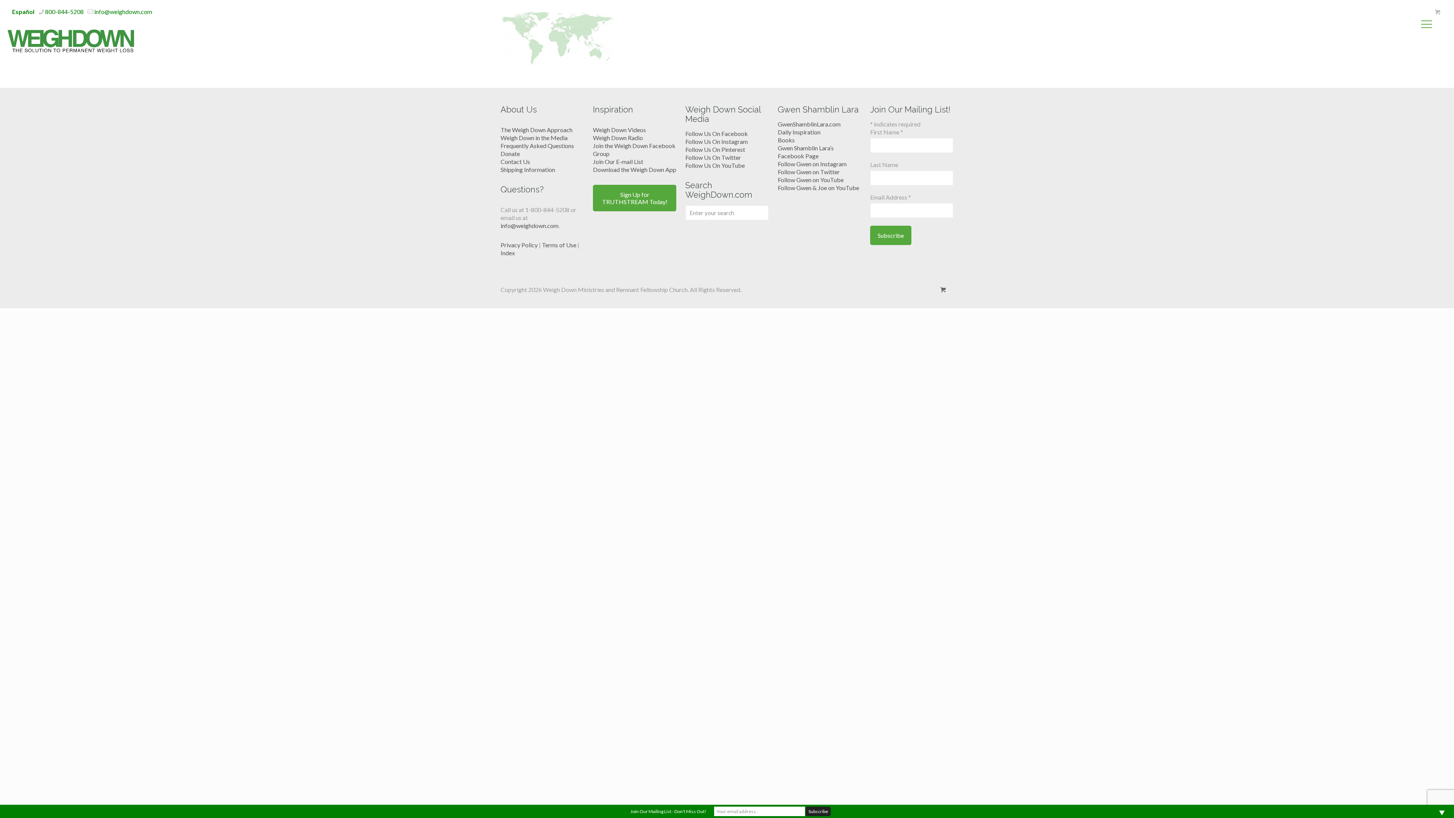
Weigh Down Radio (618, 137)
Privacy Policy (519, 244)
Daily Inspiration (799, 132)
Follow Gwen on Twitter (809, 171)
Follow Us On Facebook (716, 133)
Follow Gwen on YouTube (811, 179)
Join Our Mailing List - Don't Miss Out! (668, 811)
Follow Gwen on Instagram (812, 163)
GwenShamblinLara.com (809, 124)
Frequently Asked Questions (537, 145)
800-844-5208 (64, 11)
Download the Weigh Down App (634, 169)
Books (786, 140)
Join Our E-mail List (618, 161)
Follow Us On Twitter (713, 157)
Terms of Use (559, 244)
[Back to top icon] (1418, 802)
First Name (886, 132)
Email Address (890, 197)
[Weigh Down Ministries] (71, 40)
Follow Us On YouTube (715, 165)
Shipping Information (528, 169)
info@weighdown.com (123, 11)
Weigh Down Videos (619, 129)
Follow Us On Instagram (716, 141)
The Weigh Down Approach (537, 129)
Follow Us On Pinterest (715, 149)
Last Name (884, 164)
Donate (510, 153)
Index (508, 252)
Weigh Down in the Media (534, 137)
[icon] (1437, 12)
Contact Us (515, 161)
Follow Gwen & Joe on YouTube (818, 187)
